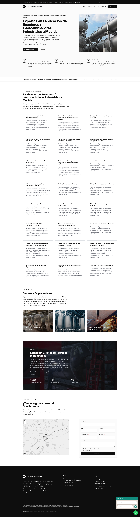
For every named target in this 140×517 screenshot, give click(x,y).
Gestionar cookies (112, 2)
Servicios (90, 6)
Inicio (84, 6)
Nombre (83, 421)
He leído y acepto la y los (97, 449)
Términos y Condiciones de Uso (103, 486)
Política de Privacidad (98, 448)
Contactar (112, 6)
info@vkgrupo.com (68, 485)
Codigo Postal (85, 434)
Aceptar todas (101, 2)
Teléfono (101, 428)
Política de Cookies (100, 481)
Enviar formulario (98, 453)
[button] (46, 437)
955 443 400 (103, 6)
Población (102, 434)
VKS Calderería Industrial (34, 6)
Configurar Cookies (100, 488)
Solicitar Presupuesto (29, 49)
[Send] (135, 506)
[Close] (136, 498)
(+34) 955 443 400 (68, 483)
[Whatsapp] (135, 512)
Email (83, 428)
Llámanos (42, 49)
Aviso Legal (98, 479)
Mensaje (83, 440)
